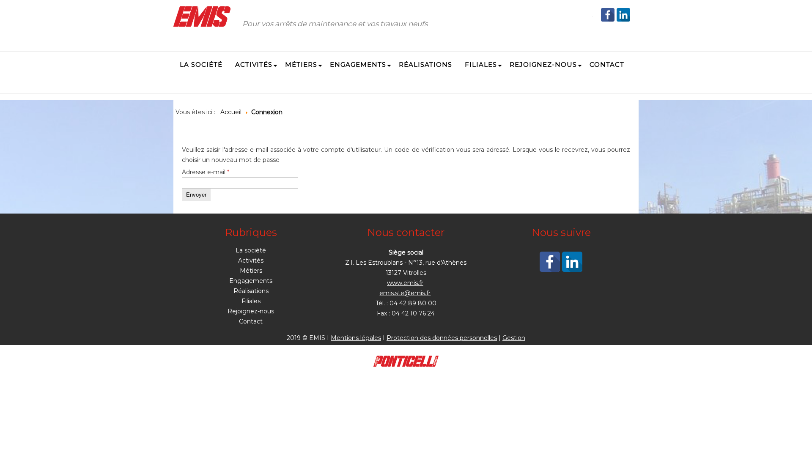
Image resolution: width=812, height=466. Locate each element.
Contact (251, 321)
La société (251, 250)
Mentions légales (356, 338)
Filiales (251, 301)
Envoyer (196, 195)
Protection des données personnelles (442, 338)
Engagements (250, 281)
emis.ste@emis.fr (405, 293)
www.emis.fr (405, 283)
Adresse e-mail (205, 172)
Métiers (251, 270)
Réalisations (251, 291)
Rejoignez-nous (251, 311)
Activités (250, 260)
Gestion (513, 338)
